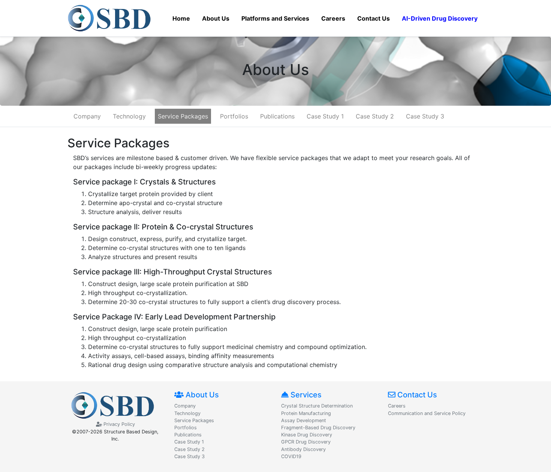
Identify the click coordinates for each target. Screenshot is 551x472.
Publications (277, 116)
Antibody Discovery (303, 449)
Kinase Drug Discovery (306, 435)
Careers (397, 406)
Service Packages (183, 116)
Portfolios (234, 116)
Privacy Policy (118, 424)
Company (87, 116)
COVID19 (291, 456)
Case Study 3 (425, 116)
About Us (201, 394)
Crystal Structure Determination (317, 406)
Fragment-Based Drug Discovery (318, 427)
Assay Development (303, 420)
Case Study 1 (325, 116)
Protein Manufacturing (306, 413)
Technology (129, 116)
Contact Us (416, 394)
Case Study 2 (375, 116)
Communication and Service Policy (427, 413)
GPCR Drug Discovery (306, 442)
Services (305, 394)
